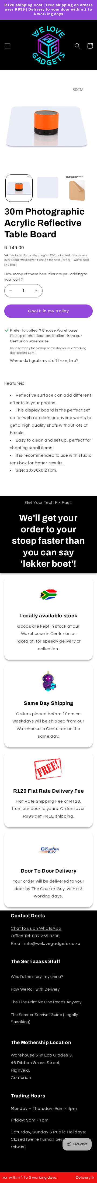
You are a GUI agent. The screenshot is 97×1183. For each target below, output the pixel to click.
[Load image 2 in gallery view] (48, 188)
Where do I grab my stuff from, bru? (44, 361)
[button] (7, 46)
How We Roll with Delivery (35, 989)
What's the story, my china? (37, 977)
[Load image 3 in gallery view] (77, 188)
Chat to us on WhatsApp (36, 928)
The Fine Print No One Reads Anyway (46, 1002)
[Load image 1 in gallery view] (19, 188)
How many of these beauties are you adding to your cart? (45, 276)
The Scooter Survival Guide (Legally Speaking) (44, 1018)
